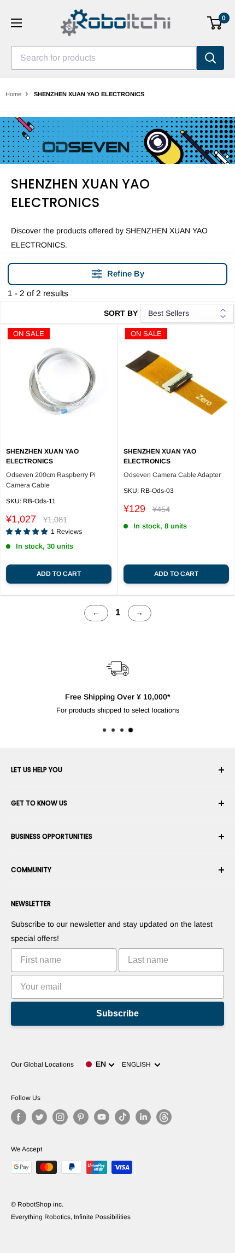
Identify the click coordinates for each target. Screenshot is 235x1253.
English (138, 1064)
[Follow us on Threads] (164, 1117)
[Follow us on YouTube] (101, 1117)
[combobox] (104, 58)
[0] (215, 23)
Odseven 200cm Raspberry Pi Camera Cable (51, 480)
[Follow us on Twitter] (39, 1117)
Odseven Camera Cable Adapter (172, 475)
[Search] (210, 58)
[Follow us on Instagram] (60, 1117)
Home (13, 94)
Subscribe (117, 1013)
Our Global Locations (42, 1064)
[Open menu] (16, 23)
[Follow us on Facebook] (18, 1117)
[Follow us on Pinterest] (81, 1117)
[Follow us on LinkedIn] (143, 1117)
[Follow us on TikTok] (122, 1117)
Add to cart (59, 574)
